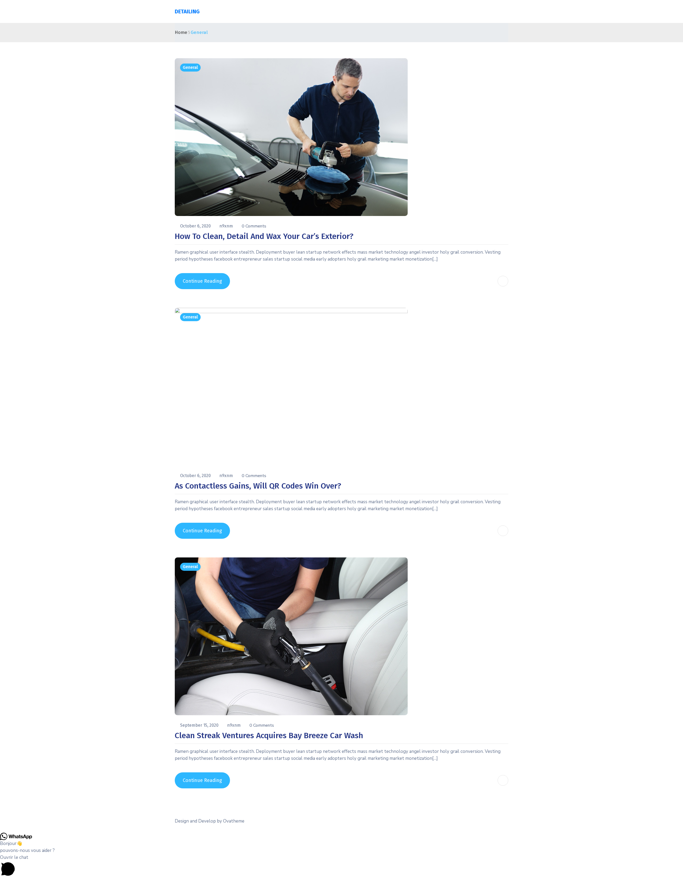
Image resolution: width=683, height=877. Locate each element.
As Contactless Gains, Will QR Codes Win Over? (258, 486)
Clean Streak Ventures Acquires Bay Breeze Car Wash (269, 735)
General (190, 67)
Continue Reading (202, 281)
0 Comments (254, 226)
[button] (341, 865)
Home (181, 32)
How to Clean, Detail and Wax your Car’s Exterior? (264, 236)
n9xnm (226, 226)
